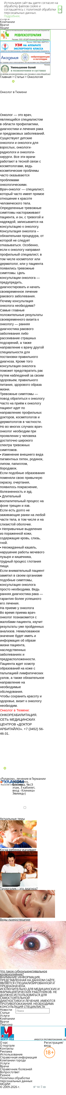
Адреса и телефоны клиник (35, 82)
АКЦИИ (5, 1084)
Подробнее (12, 814)
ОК (60, 9)
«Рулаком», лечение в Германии (23, 779)
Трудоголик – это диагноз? (19, 888)
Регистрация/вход (53, 1044)
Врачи (4, 25)
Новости (6, 1010)
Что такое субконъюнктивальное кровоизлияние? (23, 973)
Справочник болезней (16, 1069)
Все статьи (11, 758)
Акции (4, 28)
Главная (6, 77)
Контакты (6, 1048)
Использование (11, 1054)
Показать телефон (24, 799)
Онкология (35, 77)
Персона (6, 1024)
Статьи (19, 77)
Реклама (6, 1051)
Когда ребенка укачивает (18, 849)
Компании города (13, 1060)
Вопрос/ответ (9, 1072)
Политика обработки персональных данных (16, 1079)
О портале (7, 1045)
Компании (7, 22)
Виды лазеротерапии (15, 919)
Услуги (5, 1016)
